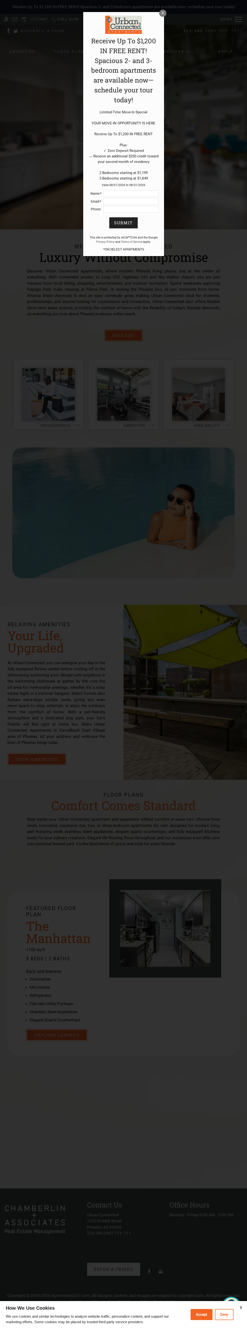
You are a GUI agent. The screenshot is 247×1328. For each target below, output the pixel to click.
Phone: (96, 209)
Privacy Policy (105, 242)
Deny (224, 1314)
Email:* (96, 201)
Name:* (96, 193)
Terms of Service (131, 242)
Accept (201, 1314)
